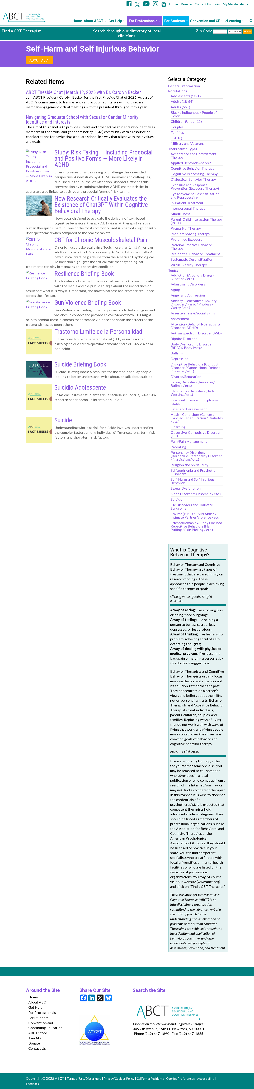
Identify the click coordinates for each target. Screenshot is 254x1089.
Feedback (32, 1084)
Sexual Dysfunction (186, 488)
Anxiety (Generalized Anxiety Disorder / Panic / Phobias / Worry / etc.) (194, 304)
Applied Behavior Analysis (191, 163)
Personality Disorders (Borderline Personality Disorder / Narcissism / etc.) (196, 455)
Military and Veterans (187, 143)
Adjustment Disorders (188, 284)
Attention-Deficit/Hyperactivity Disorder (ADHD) (196, 326)
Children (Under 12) (186, 121)
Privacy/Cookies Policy (119, 1078)
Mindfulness (180, 214)
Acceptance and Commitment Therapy (194, 155)
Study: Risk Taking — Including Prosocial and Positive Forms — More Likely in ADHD (103, 158)
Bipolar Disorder (184, 339)
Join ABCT (36, 1038)
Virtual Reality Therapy (189, 265)
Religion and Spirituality (189, 465)
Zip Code (204, 30)
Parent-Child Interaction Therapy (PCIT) (197, 221)
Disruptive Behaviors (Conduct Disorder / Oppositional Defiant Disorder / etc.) (195, 367)
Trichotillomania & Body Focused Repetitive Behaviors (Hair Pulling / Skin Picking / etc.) (196, 526)
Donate (186, 4)
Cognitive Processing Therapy (194, 174)
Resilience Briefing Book (84, 274)
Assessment (180, 319)
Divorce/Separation (186, 376)
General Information (184, 86)
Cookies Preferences (180, 1078)
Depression (180, 359)
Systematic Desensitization (192, 259)
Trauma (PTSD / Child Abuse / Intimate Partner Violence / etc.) (195, 515)
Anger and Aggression (188, 295)
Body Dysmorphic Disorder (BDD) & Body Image (192, 346)
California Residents (150, 1078)
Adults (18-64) (182, 101)
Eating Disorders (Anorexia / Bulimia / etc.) (193, 384)
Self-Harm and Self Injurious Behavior (192, 481)
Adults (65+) (180, 107)
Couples (177, 127)
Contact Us (203, 4)
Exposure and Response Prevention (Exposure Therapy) (195, 186)
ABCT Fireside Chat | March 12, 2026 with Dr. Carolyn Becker (83, 92)
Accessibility (205, 1078)
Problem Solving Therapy (190, 234)
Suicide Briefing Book (80, 364)
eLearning (233, 21)
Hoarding (178, 427)
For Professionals (143, 21)
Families (177, 132)
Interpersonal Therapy (188, 208)
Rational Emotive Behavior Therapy (191, 246)
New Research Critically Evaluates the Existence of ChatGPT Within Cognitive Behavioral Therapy (101, 204)
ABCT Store (37, 1033)
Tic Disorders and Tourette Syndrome (192, 506)
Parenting (178, 447)
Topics (173, 270)
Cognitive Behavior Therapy (192, 168)
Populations (177, 91)
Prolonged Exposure (187, 239)
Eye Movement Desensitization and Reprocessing (195, 195)
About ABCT (93, 21)
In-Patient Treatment (187, 203)
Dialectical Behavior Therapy (193, 179)
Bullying (177, 353)
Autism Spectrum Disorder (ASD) (196, 333)
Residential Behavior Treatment (195, 254)
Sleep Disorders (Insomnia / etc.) (196, 494)
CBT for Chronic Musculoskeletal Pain (100, 240)
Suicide (63, 420)
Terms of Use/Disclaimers (84, 1078)
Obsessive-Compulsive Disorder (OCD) (196, 434)
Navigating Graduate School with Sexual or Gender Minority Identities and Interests (82, 119)
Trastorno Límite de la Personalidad (98, 332)
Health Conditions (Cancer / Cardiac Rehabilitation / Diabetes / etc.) (197, 417)
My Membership (234, 4)
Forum (173, 4)
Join (217, 4)
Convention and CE (205, 21)
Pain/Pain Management (189, 441)
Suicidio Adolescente (80, 387)
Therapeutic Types (182, 149)
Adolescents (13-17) (187, 96)
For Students (174, 21)
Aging (175, 290)
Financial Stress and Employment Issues (196, 401)
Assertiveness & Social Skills (193, 313)
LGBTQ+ (177, 138)
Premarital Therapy (186, 228)
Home (77, 21)
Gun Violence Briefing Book (87, 303)
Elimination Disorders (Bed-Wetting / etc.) (192, 393)
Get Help (115, 21)
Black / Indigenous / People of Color (194, 114)
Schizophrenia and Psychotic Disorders (193, 472)
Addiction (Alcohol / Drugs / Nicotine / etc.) (192, 277)
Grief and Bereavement (189, 409)
